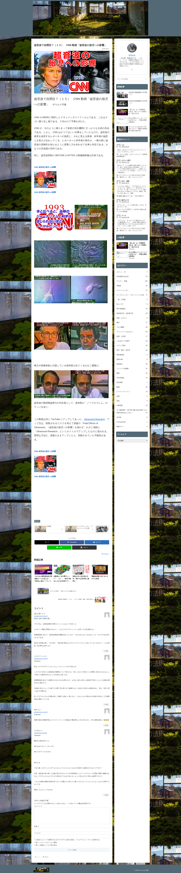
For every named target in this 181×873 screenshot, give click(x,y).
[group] (49, 529)
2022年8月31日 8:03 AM (40, 616)
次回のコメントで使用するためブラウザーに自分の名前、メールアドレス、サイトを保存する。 (68, 840)
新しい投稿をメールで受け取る (46, 845)
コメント (38, 806)
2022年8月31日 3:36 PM (40, 658)
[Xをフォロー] (132, 69)
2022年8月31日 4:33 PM (40, 712)
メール (37, 833)
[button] (106, 529)
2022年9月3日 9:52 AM (40, 733)
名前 (36, 826)
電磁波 (38, 521)
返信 (107, 651)
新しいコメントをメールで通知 (46, 842)
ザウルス (132, 55)
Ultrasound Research (94, 419)
